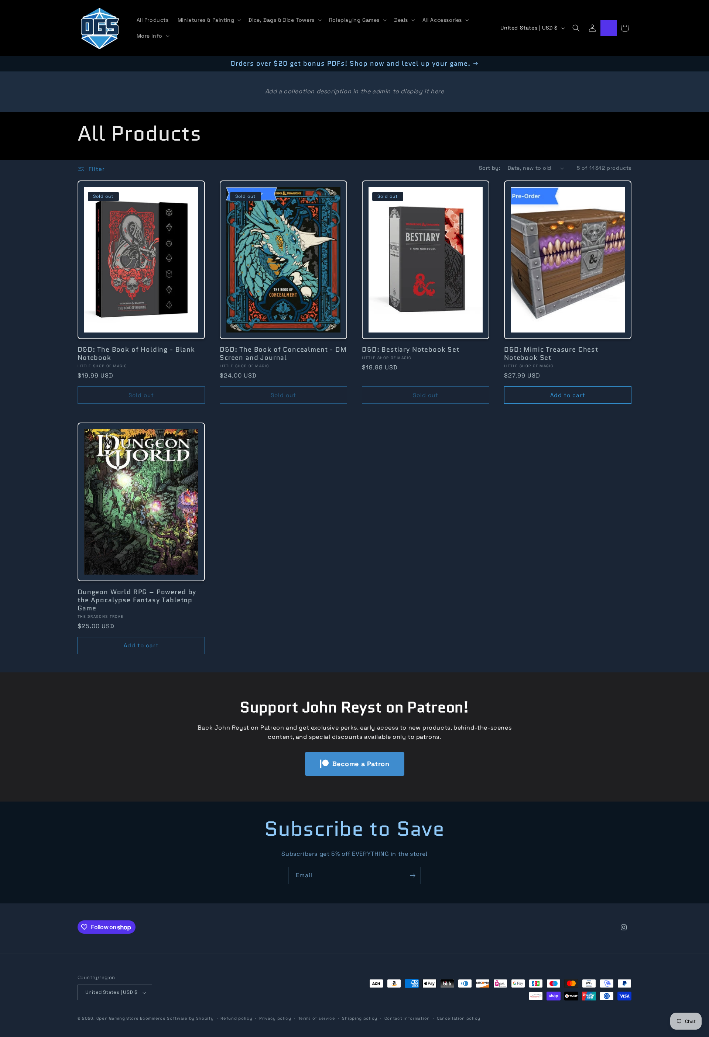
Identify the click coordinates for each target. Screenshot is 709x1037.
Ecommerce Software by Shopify (176, 1018)
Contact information (407, 1018)
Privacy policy (275, 1018)
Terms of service (316, 1018)
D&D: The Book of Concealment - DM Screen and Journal (283, 353)
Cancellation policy (458, 1018)
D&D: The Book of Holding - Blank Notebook (136, 353)
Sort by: (489, 168)
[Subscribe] (412, 875)
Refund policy (236, 1018)
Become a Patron (361, 763)
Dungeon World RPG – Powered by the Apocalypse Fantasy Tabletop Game (137, 600)
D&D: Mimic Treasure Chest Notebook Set (551, 353)
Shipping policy (359, 1018)
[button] (208, 20)
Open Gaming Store (117, 1018)
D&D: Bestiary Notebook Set (410, 349)
